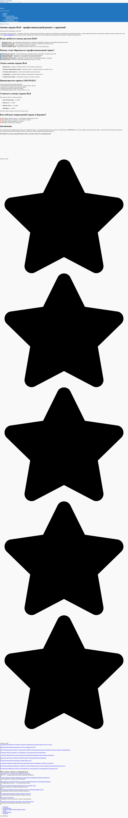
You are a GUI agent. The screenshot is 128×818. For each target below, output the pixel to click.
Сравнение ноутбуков (8, 20)
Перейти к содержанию (6, 0)
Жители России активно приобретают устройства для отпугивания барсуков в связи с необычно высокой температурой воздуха (32, 765)
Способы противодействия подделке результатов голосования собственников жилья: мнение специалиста (27, 755)
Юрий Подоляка (7, 812)
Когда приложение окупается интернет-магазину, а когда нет (15, 793)
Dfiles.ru (2, 8)
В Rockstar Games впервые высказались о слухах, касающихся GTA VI (18, 747)
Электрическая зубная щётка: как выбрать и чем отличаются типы (17, 801)
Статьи (5, 14)
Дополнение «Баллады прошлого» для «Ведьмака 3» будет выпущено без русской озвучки (23, 752)
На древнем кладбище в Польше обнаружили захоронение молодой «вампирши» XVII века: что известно (26, 763)
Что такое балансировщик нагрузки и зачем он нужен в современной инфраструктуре (21, 789)
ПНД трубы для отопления (7, 797)
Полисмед (5, 813)
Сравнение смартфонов (12, 17)
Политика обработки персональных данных (14, 809)
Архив (4, 810)
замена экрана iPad (9, 35)
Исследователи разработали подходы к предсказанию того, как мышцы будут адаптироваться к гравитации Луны (29, 768)
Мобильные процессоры (12, 18)
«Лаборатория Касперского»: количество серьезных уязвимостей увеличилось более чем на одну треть (26, 744)
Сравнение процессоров (12, 21)
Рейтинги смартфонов (8, 16)
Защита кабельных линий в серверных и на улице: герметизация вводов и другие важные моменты (25, 781)
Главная (2, 23)
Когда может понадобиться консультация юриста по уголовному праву (18, 785)
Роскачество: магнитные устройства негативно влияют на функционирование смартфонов (23, 757)
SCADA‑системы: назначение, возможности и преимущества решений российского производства (25, 777)
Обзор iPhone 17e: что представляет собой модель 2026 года (15, 773)
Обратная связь (7, 808)
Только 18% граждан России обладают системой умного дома (15, 760)
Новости (5, 13)
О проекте (5, 806)
